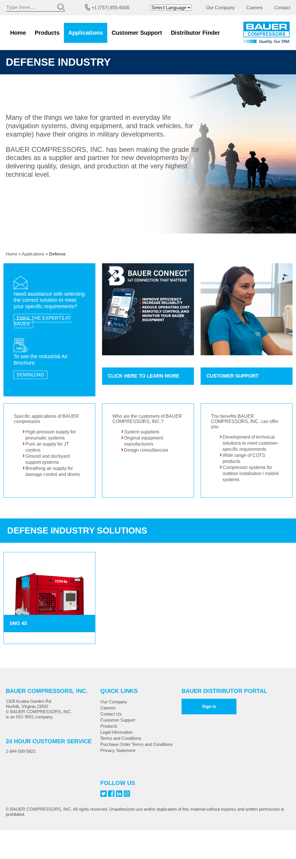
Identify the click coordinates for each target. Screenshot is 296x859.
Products (47, 33)
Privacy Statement (117, 750)
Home (18, 33)
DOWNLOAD (30, 374)
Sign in (209, 706)
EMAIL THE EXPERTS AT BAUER (42, 321)
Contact (282, 7)
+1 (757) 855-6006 (111, 7)
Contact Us (111, 713)
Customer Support (137, 33)
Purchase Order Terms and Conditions (136, 744)
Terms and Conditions (120, 738)
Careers (254, 7)
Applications (85, 33)
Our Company (220, 7)
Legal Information (116, 732)
